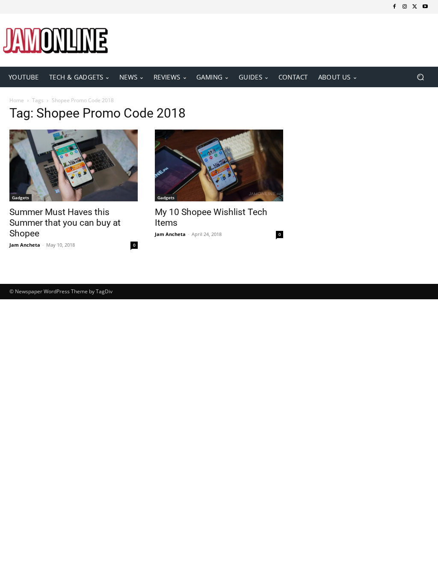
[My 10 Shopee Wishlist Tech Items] (219, 165)
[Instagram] (405, 7)
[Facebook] (394, 7)
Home (16, 100)
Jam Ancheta (24, 245)
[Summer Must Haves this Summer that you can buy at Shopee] (73, 165)
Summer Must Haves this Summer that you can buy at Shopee (65, 223)
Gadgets (20, 198)
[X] (415, 7)
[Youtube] (425, 7)
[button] (420, 77)
